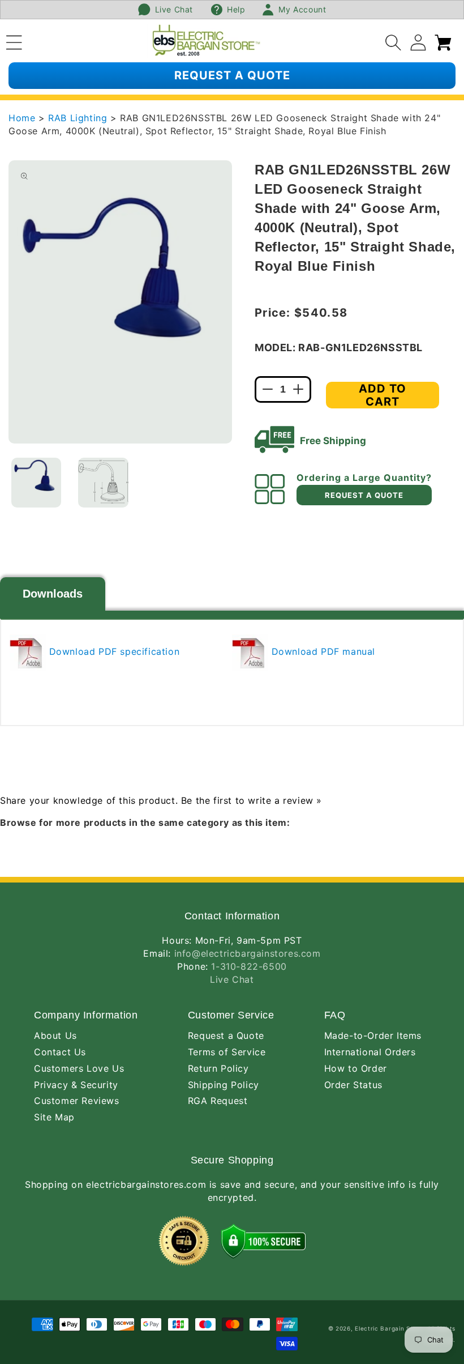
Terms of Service (227, 1052)
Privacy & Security (76, 1084)
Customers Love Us (79, 1068)
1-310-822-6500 (248, 966)
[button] (14, 41)
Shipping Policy (223, 1084)
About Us (55, 1035)
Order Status (353, 1084)
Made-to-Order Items (373, 1035)
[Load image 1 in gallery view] (36, 483)
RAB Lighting (79, 117)
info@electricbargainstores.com (247, 953)
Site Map (54, 1117)
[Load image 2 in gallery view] (103, 483)
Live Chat (232, 979)
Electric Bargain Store (389, 1328)
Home (21, 117)
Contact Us (60, 1052)
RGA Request (218, 1100)
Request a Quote (226, 1035)
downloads (53, 593)
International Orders (370, 1052)
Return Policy (218, 1068)
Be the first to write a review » (251, 800)
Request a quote (232, 75)
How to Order (355, 1068)
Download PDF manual (321, 651)
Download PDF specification (112, 651)
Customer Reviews (76, 1100)
